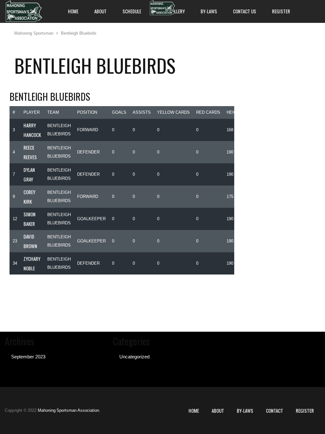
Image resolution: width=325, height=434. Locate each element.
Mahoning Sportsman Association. (69, 410)
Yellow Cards (173, 112)
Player (31, 112)
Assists (142, 112)
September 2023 (28, 356)
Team (53, 112)
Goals (119, 112)
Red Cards (208, 112)
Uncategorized (134, 356)
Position (87, 112)
